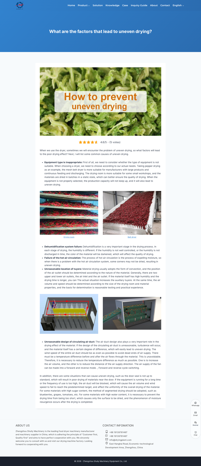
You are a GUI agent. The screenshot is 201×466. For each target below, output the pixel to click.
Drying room (69, 237)
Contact (165, 5)
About (154, 5)
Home (71, 5)
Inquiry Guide (139, 5)
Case (125, 5)
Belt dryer (132, 237)
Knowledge (113, 5)
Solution (98, 5)
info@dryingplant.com (120, 440)
